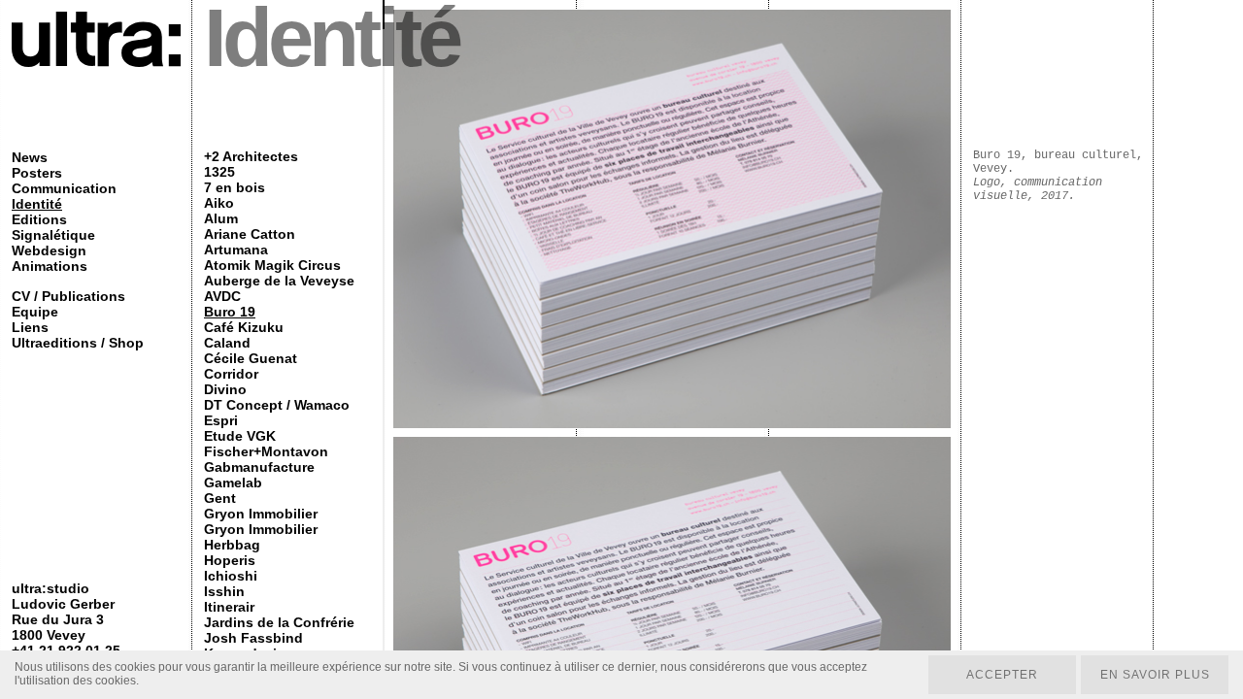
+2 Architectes (251, 156)
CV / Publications (68, 296)
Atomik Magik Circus (272, 265)
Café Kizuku (244, 327)
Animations (49, 266)
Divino (225, 389)
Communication (64, 188)
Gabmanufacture (259, 467)
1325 (219, 172)
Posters (37, 173)
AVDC (222, 296)
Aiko (219, 203)
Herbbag (232, 544)
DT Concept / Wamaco (277, 405)
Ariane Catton (249, 234)
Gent (220, 498)
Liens (30, 327)
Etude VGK (240, 436)
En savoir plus (1155, 675)
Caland (227, 342)
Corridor (231, 374)
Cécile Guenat (250, 358)
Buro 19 (229, 311)
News (30, 157)
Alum (221, 218)
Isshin (224, 591)
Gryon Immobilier (261, 513)
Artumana (236, 249)
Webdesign (49, 250)
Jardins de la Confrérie (279, 622)
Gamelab (233, 482)
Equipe (35, 311)
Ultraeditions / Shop (78, 342)
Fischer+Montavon (266, 451)
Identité (37, 204)
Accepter (1002, 675)
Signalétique (53, 235)
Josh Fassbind (253, 638)
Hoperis (229, 560)
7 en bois (234, 187)
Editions (39, 219)
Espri (221, 420)
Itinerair (229, 607)
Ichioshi (230, 575)
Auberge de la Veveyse (279, 280)
